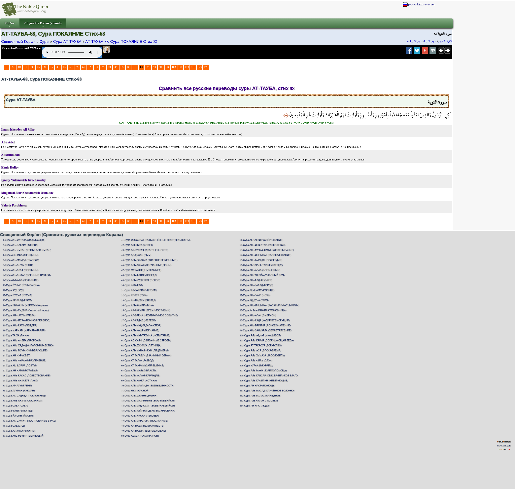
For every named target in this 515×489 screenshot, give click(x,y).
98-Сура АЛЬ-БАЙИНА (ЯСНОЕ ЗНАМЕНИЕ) (265, 325)
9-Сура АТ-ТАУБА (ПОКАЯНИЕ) (20, 280)
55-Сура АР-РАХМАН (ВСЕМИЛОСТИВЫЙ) (145, 310)
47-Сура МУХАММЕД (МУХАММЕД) (141, 270)
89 (148, 67)
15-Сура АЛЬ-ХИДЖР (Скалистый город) (26, 310)
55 (77, 67)
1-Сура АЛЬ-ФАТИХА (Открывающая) (24, 239)
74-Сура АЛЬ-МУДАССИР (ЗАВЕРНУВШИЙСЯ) (148, 405)
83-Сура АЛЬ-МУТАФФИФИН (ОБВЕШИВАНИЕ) (267, 249)
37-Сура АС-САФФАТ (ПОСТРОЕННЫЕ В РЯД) (29, 420)
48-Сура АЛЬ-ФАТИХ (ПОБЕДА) (139, 275)
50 (70, 67)
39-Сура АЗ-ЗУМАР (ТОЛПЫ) (19, 430)
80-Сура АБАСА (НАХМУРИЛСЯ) (140, 435)
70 (96, 67)
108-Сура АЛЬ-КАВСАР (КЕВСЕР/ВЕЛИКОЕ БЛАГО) (269, 375)
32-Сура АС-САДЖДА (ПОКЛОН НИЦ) (24, 395)
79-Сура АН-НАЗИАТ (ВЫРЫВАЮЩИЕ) (143, 430)
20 (32, 67)
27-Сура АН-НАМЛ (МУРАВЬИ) (20, 370)
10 (19, 67)
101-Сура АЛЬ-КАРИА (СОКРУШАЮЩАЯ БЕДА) (267, 340)
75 (103, 67)
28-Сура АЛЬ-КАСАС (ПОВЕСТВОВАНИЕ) (26, 375)
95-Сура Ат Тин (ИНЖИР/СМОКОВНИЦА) (263, 310)
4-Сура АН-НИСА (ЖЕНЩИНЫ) (20, 254)
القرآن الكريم (445, 41)
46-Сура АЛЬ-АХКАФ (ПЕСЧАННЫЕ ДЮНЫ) (146, 264)
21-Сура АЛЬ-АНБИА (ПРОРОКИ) (22, 340)
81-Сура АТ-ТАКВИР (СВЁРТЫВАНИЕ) (261, 239)
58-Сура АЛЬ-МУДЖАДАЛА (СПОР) (141, 325)
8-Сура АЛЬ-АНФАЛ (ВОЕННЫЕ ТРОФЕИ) (27, 275)
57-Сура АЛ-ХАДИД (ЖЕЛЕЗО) (138, 320)
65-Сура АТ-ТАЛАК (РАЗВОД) (137, 360)
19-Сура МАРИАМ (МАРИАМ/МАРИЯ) (24, 330)
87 (135, 67)
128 (206, 67)
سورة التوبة (430, 41)
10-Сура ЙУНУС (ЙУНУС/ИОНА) (21, 285)
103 (174, 67)
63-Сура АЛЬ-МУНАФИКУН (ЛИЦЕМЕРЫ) (145, 350)
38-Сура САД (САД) (14, 425)
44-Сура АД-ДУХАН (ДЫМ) (136, 254)
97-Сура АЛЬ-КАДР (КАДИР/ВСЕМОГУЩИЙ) (265, 320)
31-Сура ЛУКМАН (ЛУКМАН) (19, 390)
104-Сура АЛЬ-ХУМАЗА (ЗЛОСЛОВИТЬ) (262, 355)
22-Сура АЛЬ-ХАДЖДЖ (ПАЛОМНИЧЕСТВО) (28, 345)
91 (161, 67)
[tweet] (417, 52)
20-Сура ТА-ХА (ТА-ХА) (16, 335)
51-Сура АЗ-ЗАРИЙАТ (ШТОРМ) (139, 290)
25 (38, 67)
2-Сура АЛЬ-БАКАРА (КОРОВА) (20, 244)
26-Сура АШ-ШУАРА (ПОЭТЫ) (20, 365)
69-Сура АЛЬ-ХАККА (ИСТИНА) (139, 380)
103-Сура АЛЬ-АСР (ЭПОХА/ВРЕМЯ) (260, 350)
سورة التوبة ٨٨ (414, 41)
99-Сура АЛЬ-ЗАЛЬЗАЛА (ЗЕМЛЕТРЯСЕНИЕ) (265, 330)
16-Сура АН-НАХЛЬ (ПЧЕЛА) (19, 315)
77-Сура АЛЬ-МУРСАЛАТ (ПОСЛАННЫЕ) (144, 420)
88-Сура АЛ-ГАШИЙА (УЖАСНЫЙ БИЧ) (262, 275)
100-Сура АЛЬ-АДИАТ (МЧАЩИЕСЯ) (260, 335)
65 (90, 67)
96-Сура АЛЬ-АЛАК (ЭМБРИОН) (258, 315)
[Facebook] (409, 52)
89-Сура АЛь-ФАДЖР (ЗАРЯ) (256, 280)
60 (83, 67)
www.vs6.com (504, 445)
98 (167, 67)
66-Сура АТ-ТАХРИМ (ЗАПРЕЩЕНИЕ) (142, 365)
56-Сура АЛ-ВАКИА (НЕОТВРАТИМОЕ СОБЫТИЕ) (149, 315)
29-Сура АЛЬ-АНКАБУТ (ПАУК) (20, 380)
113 (187, 67)
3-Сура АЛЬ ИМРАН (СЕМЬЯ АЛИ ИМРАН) (27, 249)
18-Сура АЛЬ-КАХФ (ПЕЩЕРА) (20, 325)
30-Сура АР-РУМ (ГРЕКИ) (17, 385)
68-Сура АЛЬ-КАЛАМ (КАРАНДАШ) (140, 375)
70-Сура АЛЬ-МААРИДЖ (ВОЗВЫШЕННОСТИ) (147, 385)
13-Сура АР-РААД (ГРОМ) (17, 300)
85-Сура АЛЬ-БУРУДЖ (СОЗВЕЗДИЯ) (261, 259)
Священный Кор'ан (18, 41)
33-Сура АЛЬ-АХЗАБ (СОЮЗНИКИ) (22, 400)
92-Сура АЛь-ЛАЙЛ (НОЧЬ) (255, 295)
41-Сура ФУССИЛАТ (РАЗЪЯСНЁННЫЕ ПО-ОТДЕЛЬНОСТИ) (156, 239)
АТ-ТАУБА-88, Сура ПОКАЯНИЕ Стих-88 (121, 41)
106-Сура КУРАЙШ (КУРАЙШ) (256, 365)
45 (64, 67)
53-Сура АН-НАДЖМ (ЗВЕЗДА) (138, 300)
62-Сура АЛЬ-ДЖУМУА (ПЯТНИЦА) (141, 345)
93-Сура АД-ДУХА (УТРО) (254, 300)
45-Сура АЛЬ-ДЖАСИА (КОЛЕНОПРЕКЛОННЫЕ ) (149, 259)
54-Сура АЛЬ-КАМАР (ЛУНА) (137, 305)
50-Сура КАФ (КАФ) (132, 285)
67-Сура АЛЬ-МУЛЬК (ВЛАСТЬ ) (139, 370)
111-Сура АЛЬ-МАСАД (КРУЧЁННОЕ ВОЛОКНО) (267, 390)
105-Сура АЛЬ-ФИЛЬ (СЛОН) (256, 360)
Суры (44, 41)
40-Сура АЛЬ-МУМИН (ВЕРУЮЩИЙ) (23, 435)
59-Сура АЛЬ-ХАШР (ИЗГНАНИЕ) (140, 330)
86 (128, 67)
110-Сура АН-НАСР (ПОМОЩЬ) (257, 385)
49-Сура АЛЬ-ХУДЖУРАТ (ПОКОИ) (140, 280)
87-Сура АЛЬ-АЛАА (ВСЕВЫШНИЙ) (260, 270)
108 (180, 67)
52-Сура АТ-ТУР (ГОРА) (134, 295)
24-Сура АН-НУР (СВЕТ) (16, 355)
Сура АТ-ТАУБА (67, 41)
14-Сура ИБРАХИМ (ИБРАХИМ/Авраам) (25, 305)
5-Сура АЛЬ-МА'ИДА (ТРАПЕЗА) (21, 259)
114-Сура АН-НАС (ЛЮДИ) (255, 405)
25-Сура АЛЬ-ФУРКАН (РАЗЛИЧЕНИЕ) (24, 360)
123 (200, 67)
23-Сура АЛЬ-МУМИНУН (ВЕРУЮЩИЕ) (25, 350)
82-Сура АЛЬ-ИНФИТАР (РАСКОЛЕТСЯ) (262, 244)
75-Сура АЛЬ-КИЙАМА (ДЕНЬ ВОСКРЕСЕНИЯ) (148, 410)
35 (51, 67)
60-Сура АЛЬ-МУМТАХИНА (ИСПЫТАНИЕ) (145, 335)
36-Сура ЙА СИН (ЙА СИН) (18, 415)
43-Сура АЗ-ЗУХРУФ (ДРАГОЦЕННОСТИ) (144, 249)
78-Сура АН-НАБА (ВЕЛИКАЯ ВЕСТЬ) (142, 425)
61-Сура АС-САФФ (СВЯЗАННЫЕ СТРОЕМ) (146, 340)
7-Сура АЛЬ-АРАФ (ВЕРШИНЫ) (20, 270)
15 (25, 67)
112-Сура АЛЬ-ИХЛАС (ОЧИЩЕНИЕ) (260, 395)
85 (115, 67)
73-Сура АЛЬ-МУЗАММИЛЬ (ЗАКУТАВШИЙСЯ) (148, 400)
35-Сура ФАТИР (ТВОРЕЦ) (18, 410)
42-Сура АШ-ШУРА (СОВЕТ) (137, 244)
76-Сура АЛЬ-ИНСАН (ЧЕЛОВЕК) (140, 415)
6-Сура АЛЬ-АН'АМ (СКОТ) (18, 264)
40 (58, 67)
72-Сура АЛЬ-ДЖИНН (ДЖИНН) (139, 395)
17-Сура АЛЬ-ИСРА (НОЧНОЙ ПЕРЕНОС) (26, 320)
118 (193, 67)
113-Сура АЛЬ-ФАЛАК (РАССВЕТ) (259, 400)
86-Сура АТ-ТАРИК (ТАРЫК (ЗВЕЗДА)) (261, 264)
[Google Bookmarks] (425, 52)
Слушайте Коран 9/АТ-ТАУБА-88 (22, 48)
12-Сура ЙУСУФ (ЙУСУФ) (17, 295)
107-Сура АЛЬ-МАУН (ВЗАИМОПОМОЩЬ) (263, 370)
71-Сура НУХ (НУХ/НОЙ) (135, 390)
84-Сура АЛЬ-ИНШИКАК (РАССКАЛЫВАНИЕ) (265, 254)
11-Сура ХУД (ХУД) (13, 290)
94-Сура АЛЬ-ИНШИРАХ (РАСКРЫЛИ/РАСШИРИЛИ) (269, 305)
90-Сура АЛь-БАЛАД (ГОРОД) (256, 285)
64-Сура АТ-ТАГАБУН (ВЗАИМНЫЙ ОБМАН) (146, 355)
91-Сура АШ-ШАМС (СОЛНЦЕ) (257, 290)
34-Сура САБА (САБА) (15, 405)
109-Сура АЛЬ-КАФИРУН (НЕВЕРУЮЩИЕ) (264, 380)
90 (154, 67)
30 (45, 67)
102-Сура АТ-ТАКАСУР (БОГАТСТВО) (261, 345)
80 (109, 67)
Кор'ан (9, 25)
